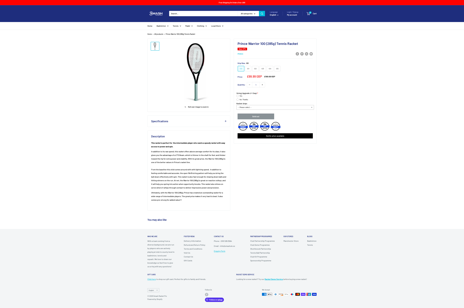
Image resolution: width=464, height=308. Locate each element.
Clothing (200, 26)
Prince (240, 54)
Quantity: (241, 85)
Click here (151, 279)
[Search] (262, 13)
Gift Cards (188, 260)
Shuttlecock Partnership (260, 249)
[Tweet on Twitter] (306, 54)
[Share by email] (311, 54)
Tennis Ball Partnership (260, 253)
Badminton (161, 26)
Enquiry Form (219, 251)
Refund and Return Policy (194, 245)
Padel (187, 26)
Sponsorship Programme (260, 260)
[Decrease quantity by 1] (249, 84)
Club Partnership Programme (262, 241)
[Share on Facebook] (297, 54)
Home (149, 26)
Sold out (255, 116)
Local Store (216, 26)
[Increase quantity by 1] (262, 84)
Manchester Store (291, 241)
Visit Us (187, 253)
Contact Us (188, 256)
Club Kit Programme (258, 256)
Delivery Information (192, 241)
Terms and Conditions (193, 249)
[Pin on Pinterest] (302, 54)
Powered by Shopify (154, 299)
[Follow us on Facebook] (206, 294)
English (151, 290)
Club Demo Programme (260, 245)
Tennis (175, 26)
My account (292, 15)
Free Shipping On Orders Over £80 (232, 2)
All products (158, 34)
